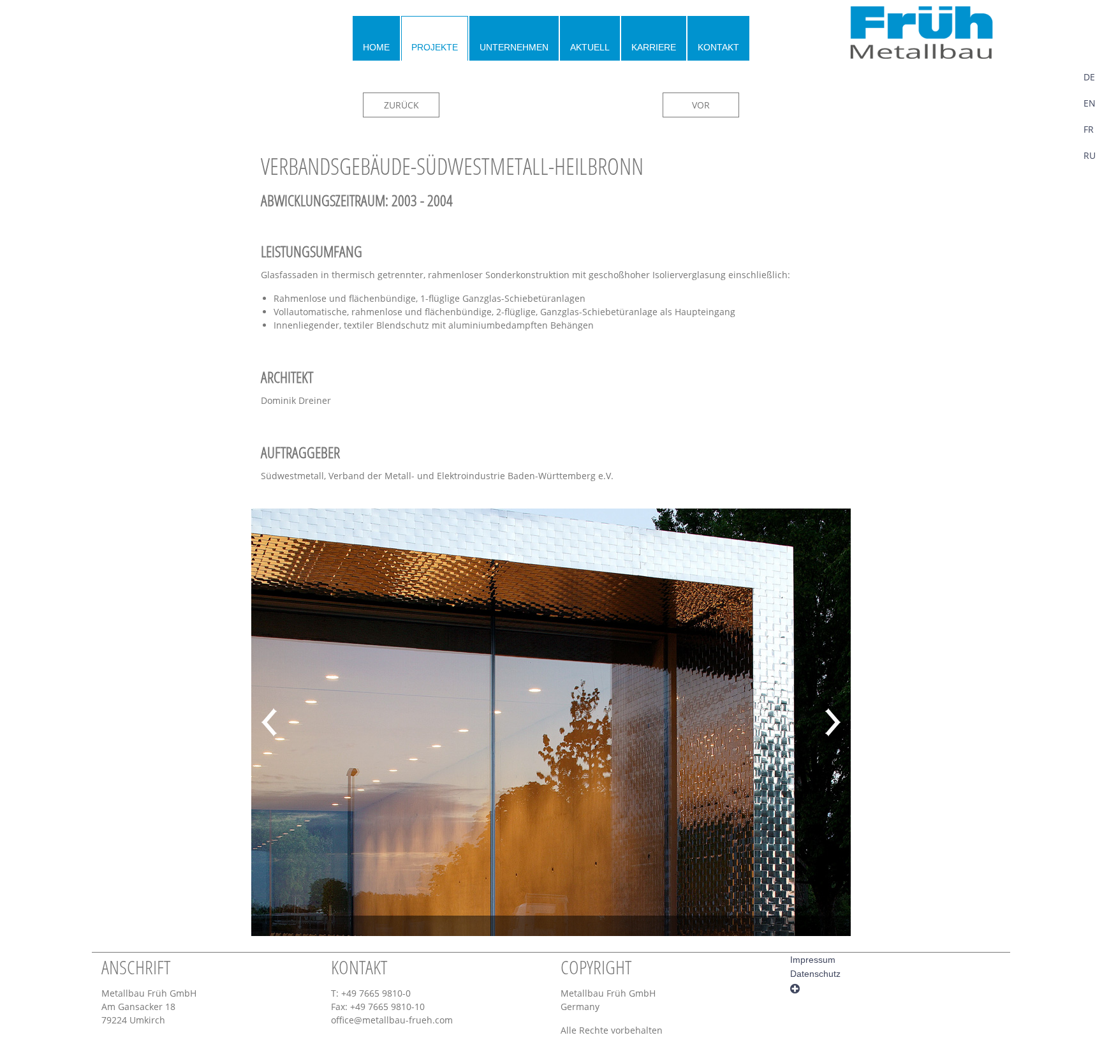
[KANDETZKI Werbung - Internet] (795, 987)
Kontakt (718, 47)
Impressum (812, 960)
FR (1089, 129)
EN (1090, 103)
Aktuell (590, 47)
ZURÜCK (401, 105)
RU (1090, 155)
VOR (701, 105)
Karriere (653, 47)
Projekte (434, 47)
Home (376, 47)
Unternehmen (514, 47)
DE (1089, 77)
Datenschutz (815, 974)
